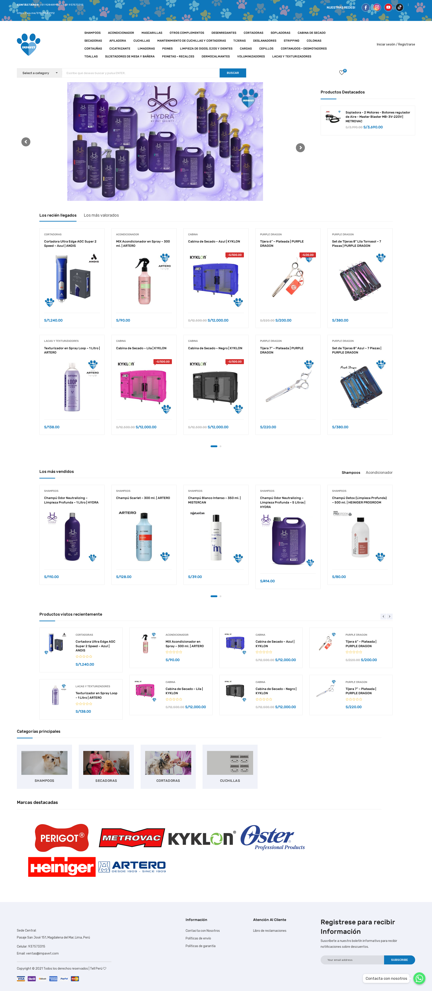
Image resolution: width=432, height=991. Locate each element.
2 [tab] (220, 446)
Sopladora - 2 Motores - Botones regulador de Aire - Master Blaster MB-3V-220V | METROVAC (378, 117)
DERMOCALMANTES (216, 56)
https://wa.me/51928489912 (36, 13)
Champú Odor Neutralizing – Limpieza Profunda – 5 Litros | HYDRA (282, 502)
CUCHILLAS (141, 40)
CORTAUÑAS (93, 48)
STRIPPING (291, 40)
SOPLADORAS (280, 32)
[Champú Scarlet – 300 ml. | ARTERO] (144, 537)
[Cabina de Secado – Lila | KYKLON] (144, 387)
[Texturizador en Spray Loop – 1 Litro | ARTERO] (72, 387)
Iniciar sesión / (387, 44)
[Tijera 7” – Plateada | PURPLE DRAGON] (288, 387)
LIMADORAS (146, 48)
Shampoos (351, 472)
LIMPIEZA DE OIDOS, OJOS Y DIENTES (206, 48)
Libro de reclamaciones (269, 931)
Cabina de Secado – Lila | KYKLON (141, 348)
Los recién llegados (57, 215)
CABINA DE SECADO (312, 32)
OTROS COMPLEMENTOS (187, 32)
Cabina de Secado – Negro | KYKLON (215, 348)
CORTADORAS (253, 32)
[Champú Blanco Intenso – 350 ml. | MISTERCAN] (216, 537)
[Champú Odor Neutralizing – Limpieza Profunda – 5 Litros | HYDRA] (288, 541)
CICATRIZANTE (119, 48)
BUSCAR (233, 73)
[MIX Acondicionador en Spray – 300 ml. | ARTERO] (144, 280)
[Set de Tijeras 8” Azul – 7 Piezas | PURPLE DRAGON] (360, 387)
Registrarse (406, 44)
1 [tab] (214, 446)
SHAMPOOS (92, 32)
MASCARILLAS (152, 32)
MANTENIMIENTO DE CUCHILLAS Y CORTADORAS (191, 40)
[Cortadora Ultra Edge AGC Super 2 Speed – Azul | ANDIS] (72, 280)
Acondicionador (379, 472)
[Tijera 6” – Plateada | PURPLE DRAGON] (288, 280)
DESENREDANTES (224, 32)
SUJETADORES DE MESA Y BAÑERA (130, 56)
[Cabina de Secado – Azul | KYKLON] (216, 280)
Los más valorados (101, 215)
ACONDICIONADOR (121, 32)
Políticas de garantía (201, 946)
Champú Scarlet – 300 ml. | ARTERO (143, 498)
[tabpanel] (72, 335)
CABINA (121, 340)
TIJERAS (239, 40)
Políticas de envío (198, 938)
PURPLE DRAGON (271, 234)
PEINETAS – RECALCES (178, 56)
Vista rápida (72, 301)
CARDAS (246, 48)
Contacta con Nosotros (203, 931)
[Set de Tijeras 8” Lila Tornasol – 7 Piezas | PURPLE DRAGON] (360, 280)
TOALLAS (91, 56)
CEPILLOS (266, 48)
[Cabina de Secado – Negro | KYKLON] (216, 387)
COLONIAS (314, 40)
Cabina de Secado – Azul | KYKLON (214, 241)
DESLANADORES (264, 40)
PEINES (167, 48)
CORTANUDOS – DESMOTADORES (304, 48)
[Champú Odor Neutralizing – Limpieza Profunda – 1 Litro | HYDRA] (72, 537)
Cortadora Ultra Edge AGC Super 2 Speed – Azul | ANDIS (95, 646)
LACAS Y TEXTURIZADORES (291, 56)
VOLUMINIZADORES (251, 56)
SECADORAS (93, 40)
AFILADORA (117, 40)
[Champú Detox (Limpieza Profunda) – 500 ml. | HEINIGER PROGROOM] (360, 537)
